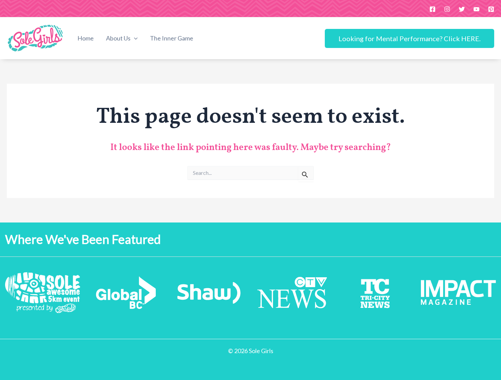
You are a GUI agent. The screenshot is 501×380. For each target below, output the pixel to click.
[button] (134, 38)
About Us (118, 38)
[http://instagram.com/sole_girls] (447, 9)
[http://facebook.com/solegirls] (432, 9)
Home (85, 38)
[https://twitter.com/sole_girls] (462, 9)
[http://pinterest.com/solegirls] (491, 9)
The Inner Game (171, 38)
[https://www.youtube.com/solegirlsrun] (476, 9)
